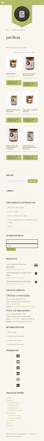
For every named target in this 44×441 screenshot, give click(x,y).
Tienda (9, 423)
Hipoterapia (13, 408)
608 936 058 (14, 304)
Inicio (8, 30)
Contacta (9, 425)
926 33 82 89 (14, 319)
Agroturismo (11, 413)
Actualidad (10, 420)
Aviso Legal (12, 332)
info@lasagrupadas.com (22, 321)
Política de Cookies (15, 340)
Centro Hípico (14, 403)
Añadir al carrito (13, 83)
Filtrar (11, 249)
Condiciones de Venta (16, 344)
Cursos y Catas (15, 415)
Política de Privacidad (16, 336)
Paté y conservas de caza (17, 216)
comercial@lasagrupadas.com (23, 306)
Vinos (10, 226)
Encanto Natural (15, 418)
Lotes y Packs (13, 212)
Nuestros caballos (16, 410)
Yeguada (9, 400)
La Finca (9, 398)
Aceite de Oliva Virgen (16, 208)
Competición (14, 405)
